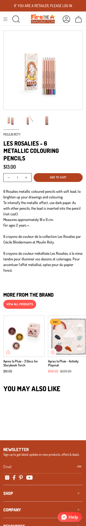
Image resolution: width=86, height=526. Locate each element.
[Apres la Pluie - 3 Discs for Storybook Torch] (24, 336)
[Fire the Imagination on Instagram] (7, 477)
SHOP (8, 493)
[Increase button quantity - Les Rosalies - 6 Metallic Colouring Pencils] (25, 177)
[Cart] (78, 19)
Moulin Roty (12, 134)
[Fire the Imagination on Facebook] (14, 477)
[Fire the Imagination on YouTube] (29, 477)
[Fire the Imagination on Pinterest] (21, 477)
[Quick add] (8, 352)
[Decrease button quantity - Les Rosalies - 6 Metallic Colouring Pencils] (9, 177)
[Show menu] (5, 19)
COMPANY (12, 509)
